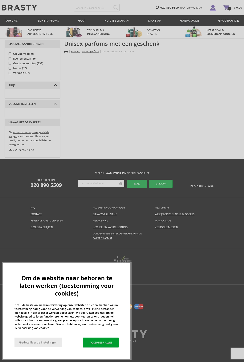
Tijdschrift (162, 207)
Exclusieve (40, 32)
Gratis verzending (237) (28, 63)
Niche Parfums (48, 20)
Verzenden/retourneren (46, 220)
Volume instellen (22, 104)
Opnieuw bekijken (41, 227)
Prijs (12, 85)
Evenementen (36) (24, 58)
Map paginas (163, 220)
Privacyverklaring (105, 214)
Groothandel (228, 20)
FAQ (32, 207)
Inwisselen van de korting (110, 227)
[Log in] (213, 8)
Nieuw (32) (20, 68)
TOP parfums (98, 32)
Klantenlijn (46, 183)
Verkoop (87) (21, 73)
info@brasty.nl (202, 185)
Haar (81, 20)
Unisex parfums (90, 51)
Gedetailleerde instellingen (38, 342)
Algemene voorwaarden (109, 207)
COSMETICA (154, 32)
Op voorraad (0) (23, 54)
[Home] (66, 52)
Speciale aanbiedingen (26, 44)
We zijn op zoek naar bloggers (174, 214)
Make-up (154, 20)
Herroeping (100, 220)
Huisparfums (189, 20)
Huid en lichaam (116, 20)
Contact (36, 214)
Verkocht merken (166, 227)
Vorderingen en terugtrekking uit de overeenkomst (117, 236)
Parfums (11, 20)
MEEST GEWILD (220, 32)
